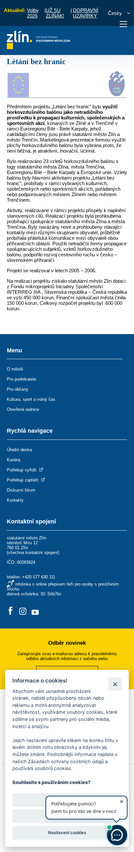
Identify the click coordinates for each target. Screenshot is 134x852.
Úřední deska (19, 449)
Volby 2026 (33, 13)
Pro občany (17, 389)
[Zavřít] (115, 684)
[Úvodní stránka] (38, 47)
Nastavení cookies (67, 832)
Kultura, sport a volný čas (31, 399)
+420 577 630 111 (38, 577)
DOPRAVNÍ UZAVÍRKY (85, 13)
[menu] (123, 24)
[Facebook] (10, 611)
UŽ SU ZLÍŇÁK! (55, 13)
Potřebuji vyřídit (22, 469)
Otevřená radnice (23, 409)
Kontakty (15, 500)
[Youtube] (35, 611)
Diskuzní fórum (21, 490)
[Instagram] (22, 611)
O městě (15, 369)
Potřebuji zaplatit (23, 480)
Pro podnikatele (21, 379)
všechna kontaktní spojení (33, 552)
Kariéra (13, 459)
